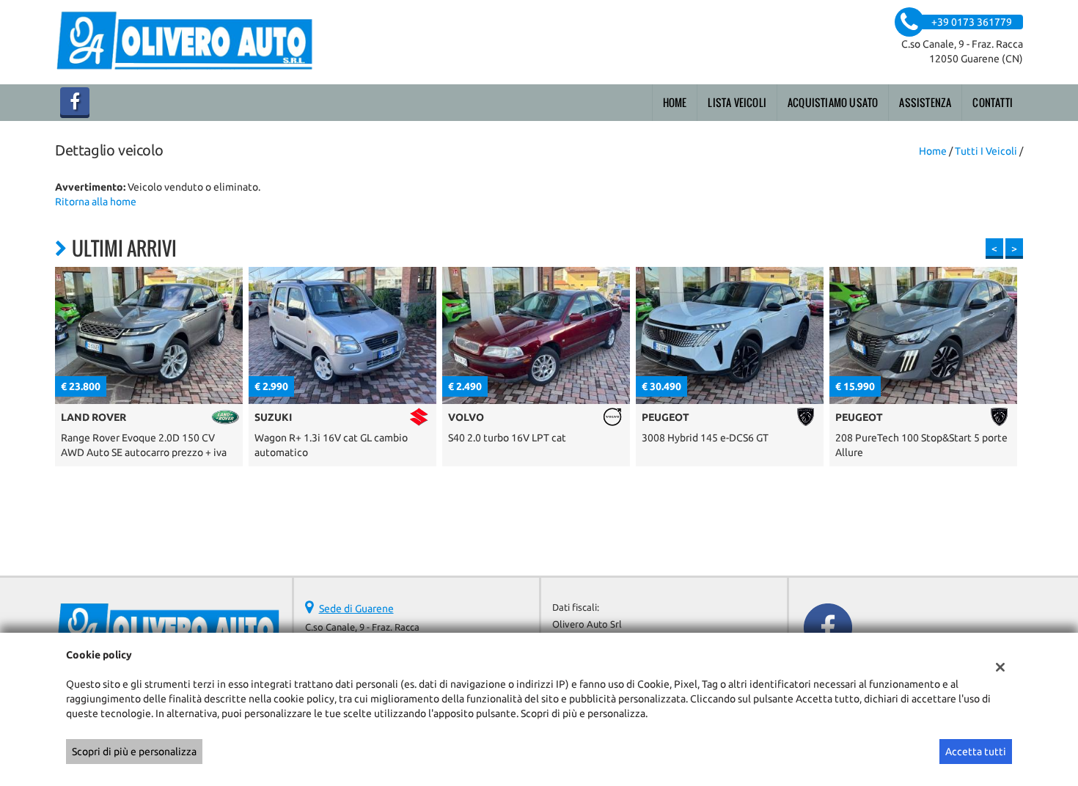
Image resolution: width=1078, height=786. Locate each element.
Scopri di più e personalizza (134, 751)
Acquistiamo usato (833, 102)
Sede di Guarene (356, 608)
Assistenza (925, 102)
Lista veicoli (737, 102)
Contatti (992, 102)
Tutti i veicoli (986, 151)
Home (675, 102)
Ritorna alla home (95, 201)
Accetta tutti (975, 751)
